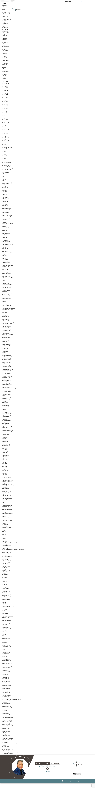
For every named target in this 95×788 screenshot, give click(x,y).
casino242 (5, 351)
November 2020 (6, 79)
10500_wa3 (5, 114)
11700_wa (5, 141)
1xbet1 (4, 148)
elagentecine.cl (6, 399)
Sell (48, 9)
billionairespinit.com (6, 311)
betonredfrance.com (6, 287)
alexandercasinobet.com (7, 223)
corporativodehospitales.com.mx (8, 388)
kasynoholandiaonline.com (8, 480)
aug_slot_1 (5, 256)
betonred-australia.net (7, 281)
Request (4, 22)
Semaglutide (5, 627)
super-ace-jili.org (6, 678)
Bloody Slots (5, 315)
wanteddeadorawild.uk (7, 724)
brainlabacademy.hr (6, 326)
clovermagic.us (5, 383)
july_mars (5, 466)
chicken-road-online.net (7, 369)
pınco (4, 587)
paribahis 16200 (6, 566)
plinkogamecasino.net (7, 598)
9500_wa (4, 195)
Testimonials (5, 27)
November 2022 (6, 71)
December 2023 (6, 59)
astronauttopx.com (6, 238)
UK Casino (5, 710)
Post (4, 603)
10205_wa (5, 101)
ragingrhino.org (5, 612)
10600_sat (5, 123)
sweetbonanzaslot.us (7, 685)
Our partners (5, 559)
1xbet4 (4, 155)
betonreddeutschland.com (7, 284)
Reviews (84, 9)
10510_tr (4, 115)
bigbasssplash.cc (6, 304)
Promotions (5, 607)
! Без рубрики (5, 83)
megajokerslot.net (6, 506)
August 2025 (5, 34)
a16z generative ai (6, 208)
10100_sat (5, 91)
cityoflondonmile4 (6, 381)
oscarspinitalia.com (6, 555)
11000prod (5, 136)
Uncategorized (5, 714)
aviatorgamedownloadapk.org (8, 263)
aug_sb (4, 255)
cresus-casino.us (6, 390)
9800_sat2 (5, 204)
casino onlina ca (6, 344)
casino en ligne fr (6, 342)
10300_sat (5, 104)
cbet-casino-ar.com (6, 362)
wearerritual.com (6, 728)
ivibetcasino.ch (5, 442)
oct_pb (4, 534)
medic (4, 502)
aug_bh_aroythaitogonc (7, 244)
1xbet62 (4, 159)
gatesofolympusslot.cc (7, 416)
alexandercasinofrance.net (7, 225)
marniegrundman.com (7, 498)
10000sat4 (5, 86)
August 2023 (5, 63)
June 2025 (5, 36)
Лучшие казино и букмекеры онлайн (9, 743)
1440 (4, 143)
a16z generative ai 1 (6, 209)
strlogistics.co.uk (6, 674)
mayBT (4, 501)
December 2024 (6, 45)
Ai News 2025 (5, 220)
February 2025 (5, 42)
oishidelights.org (6, 544)
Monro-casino (5, 510)
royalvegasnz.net (6, 623)
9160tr (4, 194)
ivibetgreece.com (6, 444)
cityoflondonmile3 (6, 380)
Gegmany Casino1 (6, 420)
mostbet (4, 516)
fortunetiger (5, 410)
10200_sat (5, 100)
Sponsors (5, 670)
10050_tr (4, 89)
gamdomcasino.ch (6, 415)
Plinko (4, 592)
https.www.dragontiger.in (7, 430)
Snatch (4, 648)
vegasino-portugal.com (7, 720)
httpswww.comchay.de (7, 431)
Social (73, 9)
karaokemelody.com (6, 477)
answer (4, 230)
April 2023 (5, 67)
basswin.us (5, 272)
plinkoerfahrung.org (6, 595)
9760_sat (4, 201)
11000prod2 (5, 137)
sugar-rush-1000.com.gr (7, 675)
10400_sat (5, 108)
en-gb (4, 401)
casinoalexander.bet (6, 355)
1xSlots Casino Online (7, 169)
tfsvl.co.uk (5, 691)
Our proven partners (6, 560)
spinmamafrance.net (6, 667)
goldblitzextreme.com (7, 424)
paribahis (4, 564)
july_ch (4, 463)
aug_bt (4, 245)
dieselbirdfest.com (6, 397)
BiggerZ (4, 306)
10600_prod (5, 122)
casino (4, 341)
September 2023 (6, 61)
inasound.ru (5, 437)
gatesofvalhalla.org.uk (7, 417)
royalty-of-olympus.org (7, 621)
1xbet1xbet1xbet (6, 150)
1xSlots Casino (6, 166)
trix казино (5, 702)
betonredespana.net (6, 286)
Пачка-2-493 (5, 750)
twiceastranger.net (6, 703)
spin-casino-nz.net (6, 652)
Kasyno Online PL (6, 478)
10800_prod (5, 129)
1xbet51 (4, 157)
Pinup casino (5, 582)
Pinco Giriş (5, 574)
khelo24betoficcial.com (7, 481)
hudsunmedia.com (6, 433)
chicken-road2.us (6, 372)
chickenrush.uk (5, 377)
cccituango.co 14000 (6, 363)
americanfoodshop (6, 227)
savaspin (4, 625)
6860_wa (4, 187)
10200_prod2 (5, 98)
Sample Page (5, 23)
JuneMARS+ (5, 474)
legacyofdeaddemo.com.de (8, 485)
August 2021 (5, 74)
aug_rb (4, 254)
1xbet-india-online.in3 (7, 147)
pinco (4, 573)
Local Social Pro (74, 781)
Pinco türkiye (5, 577)
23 (3, 173)
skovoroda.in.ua (6, 638)
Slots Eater (5, 642)
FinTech (4, 409)
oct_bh (4, 531)
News (4, 524)
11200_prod (5, 140)
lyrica (4, 494)
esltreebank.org (6, 405)
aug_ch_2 (5, 248)
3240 (4, 179)
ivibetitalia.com (5, 445)
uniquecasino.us (6, 716)
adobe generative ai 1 (7, 213)
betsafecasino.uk (6, 295)
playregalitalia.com (6, 589)
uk (3, 709)
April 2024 (5, 56)
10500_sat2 (5, 111)
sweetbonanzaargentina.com (8, 684)
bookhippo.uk (5, 319)
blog (4, 313)
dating (4, 395)
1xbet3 (4, 152)
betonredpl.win (5, 291)
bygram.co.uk (5, 331)
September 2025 (6, 32)
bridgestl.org (5, 327)
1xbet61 (4, 158)
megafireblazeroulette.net (7, 503)
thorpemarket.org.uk (6, 695)
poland (4, 602)
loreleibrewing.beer (6, 492)
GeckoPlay (5, 419)
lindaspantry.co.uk (6, 491)
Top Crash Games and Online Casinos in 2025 (11, 699)
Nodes (4, 526)
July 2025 (5, 35)
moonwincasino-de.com (7, 513)
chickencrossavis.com (7, 373)
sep (3, 630)
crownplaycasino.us (6, 392)
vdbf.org (4, 718)
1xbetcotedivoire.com (7, 162)
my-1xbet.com (5, 517)
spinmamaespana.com (7, 666)
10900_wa (5, 133)
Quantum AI (5, 610)
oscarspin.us (5, 553)
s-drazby (4, 624)
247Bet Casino (5, 175)
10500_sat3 (5, 112)
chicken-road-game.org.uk (7, 366)
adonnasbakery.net (6, 216)
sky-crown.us (5, 639)
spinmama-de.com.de (7, 663)
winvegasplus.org (6, 734)
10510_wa (5, 116)
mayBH (4, 499)
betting (4, 301)
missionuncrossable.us (7, 509)
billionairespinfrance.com (7, 309)
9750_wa (4, 200)
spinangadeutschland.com (7, 657)
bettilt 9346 (5, 299)
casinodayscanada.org (7, 356)
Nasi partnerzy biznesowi (7, 520)
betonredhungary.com (7, 288)
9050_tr (4, 193)
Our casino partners (6, 557)
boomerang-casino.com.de (7, 322)
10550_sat (5, 119)
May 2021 (5, 77)
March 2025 (5, 41)
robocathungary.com (6, 620)
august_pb (5, 259)
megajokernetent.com (7, 505)
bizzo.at (4, 312)
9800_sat (4, 202)
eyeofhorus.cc (5, 406)
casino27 (4, 354)
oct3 (4, 539)
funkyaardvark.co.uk (6, 413)
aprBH (4, 234)
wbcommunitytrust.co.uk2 (7, 727)
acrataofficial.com (6, 212)
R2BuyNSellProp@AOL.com (23, 1)
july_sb (4, 469)
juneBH (4, 471)
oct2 (4, 538)
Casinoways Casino (6, 359)
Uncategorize (5, 713)
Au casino (5, 240)
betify (4, 280)
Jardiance (5, 448)
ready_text (5, 614)
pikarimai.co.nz (5, 570)
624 (4, 186)
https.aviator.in (5, 428)
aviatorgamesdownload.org (8, 265)
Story (4, 673)
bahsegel (4, 269)
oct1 (4, 537)
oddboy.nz (5, 541)
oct (3, 530)
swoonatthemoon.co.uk (7, 686)
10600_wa (5, 125)
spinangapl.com (6, 659)
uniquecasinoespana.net (7, 717)
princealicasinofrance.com (7, 606)
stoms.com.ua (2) (6, 671)
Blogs (76, 9)
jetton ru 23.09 (5, 453)
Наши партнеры (6, 746)
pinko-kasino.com (6, 580)
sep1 (4, 631)
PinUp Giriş (5, 584)
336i (4, 180)
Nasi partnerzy (5, 519)
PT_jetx (4, 609)
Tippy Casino (5, 696)
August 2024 (5, 50)
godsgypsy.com (6, 423)
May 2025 (5, 38)
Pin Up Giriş (5, 571)
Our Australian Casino (7, 556)
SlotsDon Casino (6, 645)
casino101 (5, 347)
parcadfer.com (5, 563)
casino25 (4, 352)
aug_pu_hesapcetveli (7, 252)
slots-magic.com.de (6, 643)
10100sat (4, 93)
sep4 (4, 635)
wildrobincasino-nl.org (7, 729)
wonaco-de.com (6, 735)
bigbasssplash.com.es (7, 305)
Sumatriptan (5, 677)
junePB (4, 476)
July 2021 (5, 75)
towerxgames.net (6, 700)
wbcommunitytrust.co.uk (7, 725)
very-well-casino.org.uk (7, 721)
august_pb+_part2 (6, 261)
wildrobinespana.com (7, 731)
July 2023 (5, 64)
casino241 (5, 349)
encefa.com (5, 402)
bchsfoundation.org (6, 273)
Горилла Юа (5, 742)
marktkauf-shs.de (6, 496)
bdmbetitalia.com (6, 276)
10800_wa (5, 132)
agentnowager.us (6, 218)
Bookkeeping (5, 320)
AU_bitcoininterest (6, 241)
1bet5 (4, 144)
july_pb (4, 467)
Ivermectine (5, 441)
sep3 (4, 634)
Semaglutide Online (6, 628)
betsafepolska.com (6, 298)
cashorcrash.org (6, 340)
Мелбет (4, 745)
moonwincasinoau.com (7, 514)
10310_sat (5, 105)
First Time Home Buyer (55, 9)
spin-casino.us (5, 653)
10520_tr (4, 118)
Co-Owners (5, 385)
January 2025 (5, 43)
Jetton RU (5, 452)
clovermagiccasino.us (7, 384)
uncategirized (5, 711)
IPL (3, 440)
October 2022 (5, 72)
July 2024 (5, 52)
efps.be (4, 398)
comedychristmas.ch (6, 387)
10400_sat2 (5, 109)
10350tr (4, 107)
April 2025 (5, 39)
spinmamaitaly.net (6, 668)
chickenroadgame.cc (6, 376)
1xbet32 (4, 154)
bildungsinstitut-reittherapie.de (8, 308)
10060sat (4, 90)
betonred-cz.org (6, 283)
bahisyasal (5, 268)
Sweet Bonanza (6, 681)
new (4, 523)
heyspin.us (5, 427)
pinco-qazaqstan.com (7, 578)
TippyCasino (5, 698)
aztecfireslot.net (6, 266)
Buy (45, 9)
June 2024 (5, 53)
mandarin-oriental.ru (6, 495)
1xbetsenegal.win (6, 165)
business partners (6, 329)
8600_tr (4, 191)
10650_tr (4, 126)
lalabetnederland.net (6, 484)
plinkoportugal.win (6, 599)
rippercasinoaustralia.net (7, 616)
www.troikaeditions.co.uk (7, 738)
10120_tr (4, 96)
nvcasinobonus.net (6, 527)
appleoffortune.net (6, 233)
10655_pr (5, 127)
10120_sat (5, 94)
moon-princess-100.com (7, 512)
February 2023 (5, 68)
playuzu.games (6, 591)
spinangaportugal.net (7, 660)
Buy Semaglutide (6, 330)
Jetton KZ (5, 451)
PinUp (4, 581)
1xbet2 (4, 151)
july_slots (4, 470)
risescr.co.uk (5, 617)
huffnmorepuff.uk (6, 434)
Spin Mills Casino (6, 650)
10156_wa (5, 97)
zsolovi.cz (5, 741)
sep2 (4, 632)
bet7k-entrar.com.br (6, 279)
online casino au (6, 552)
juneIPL (4, 473)
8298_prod (5, 190)
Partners (4, 567)
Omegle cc (5, 548)
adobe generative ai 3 (7, 215)
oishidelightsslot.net (6, 545)
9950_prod (5, 205)
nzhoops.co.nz (5, 528)
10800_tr (4, 130)
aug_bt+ (4, 247)
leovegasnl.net (5, 487)
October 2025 (5, 31)
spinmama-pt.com (6, 664)
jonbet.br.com (5, 455)
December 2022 (6, 70)
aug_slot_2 (5, 258)
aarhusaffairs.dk (6, 211)
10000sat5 (5, 87)
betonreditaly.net (6, 290)
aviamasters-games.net (7, 262)
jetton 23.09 (5, 449)
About (80, 9)
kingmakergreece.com (7, 483)
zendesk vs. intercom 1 (7, 739)
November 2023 (6, 60)
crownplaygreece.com (7, 394)
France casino (5, 412)
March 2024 (5, 57)
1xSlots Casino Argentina (7, 168)
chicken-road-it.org (6, 367)
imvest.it (4, 435)
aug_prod (5, 251)
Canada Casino (6, 333)
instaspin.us (5, 438)
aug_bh (4, 243)
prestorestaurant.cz (6, 605)
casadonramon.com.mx (7, 338)
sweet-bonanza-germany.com (8, 682)
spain (4, 649)
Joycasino (5, 456)
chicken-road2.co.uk (6, 370)
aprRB (4, 237)
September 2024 (6, 49)
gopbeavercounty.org (6, 426)
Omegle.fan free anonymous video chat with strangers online (13, 549)
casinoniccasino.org (6, 358)
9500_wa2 (5, 197)
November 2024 (6, 46)
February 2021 (5, 78)
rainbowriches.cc (6, 613)
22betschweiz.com (6, 172)
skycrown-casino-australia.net (8, 641)
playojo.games (5, 588)
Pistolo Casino (5, 585)
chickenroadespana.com (7, 374)
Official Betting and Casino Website (9, 542)
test (3, 689)
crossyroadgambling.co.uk (7, 391)
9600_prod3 (5, 198)
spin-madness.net (6, 655)
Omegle (4, 546)
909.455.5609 (12, 1)
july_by (4, 462)
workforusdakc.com (6, 736)
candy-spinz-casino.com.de (8, 334)
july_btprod (5, 460)
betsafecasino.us (6, 297)
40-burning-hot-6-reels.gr (7, 182)
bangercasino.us (6, 270)
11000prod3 (5, 139)
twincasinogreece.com (7, 706)
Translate (84, 1)
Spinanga (5, 656)
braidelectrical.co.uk (6, 324)
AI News (4, 219)
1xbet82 (4, 161)
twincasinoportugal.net (7, 707)
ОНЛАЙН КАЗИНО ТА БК (8, 749)
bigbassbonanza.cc (6, 302)
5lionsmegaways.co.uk (7, 183)
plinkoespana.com (6, 596)
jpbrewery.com (5, 458)
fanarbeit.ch (5, 408)
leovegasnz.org (6, 488)
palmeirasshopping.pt (7, 562)
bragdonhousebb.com (7, 323)
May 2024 (5, 54)
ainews (4, 222)
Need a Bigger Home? (65, 9)
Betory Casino (5, 294)
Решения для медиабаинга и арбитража (9, 752)
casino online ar (6, 345)
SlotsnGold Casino (6, 646)
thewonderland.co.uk (6, 693)
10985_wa (5, 134)
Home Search (5, 16)
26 (3, 176)
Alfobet (4, 226)
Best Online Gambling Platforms (8, 277)
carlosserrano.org (6, 337)
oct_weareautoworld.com (7, 535)
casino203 (5, 348)
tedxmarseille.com (6, 688)
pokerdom (5, 600)
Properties (5, 20)
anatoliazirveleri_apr (6, 229)
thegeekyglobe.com (6, 692)
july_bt (4, 459)
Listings (4, 17)
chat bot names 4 (6, 365)
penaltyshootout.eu (6, 569)
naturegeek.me (5, 521)
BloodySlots (5, 316)
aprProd (4, 236)
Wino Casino (5, 732)
